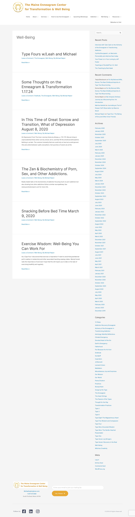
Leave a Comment (27, 58)
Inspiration (98, 359)
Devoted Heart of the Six (103, 340)
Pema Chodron (100, 380)
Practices (98, 384)
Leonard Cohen (100, 365)
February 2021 (99, 270)
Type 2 (97, 408)
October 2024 (99, 165)
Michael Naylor (100, 114)
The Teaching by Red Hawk (104, 68)
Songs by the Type (101, 390)
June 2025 (98, 147)
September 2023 (100, 196)
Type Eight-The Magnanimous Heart (107, 418)
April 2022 (98, 233)
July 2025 (98, 143)
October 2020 (99, 283)
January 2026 (99, 131)
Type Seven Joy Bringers (103, 439)
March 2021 (99, 267)
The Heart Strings (101, 396)
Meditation (98, 368)
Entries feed (99, 463)
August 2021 (99, 252)
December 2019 (100, 311)
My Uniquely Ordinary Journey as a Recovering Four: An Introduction (107, 99)
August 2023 (99, 199)
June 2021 (98, 258)
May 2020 (98, 295)
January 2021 (99, 273)
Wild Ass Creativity (101, 448)
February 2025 (100, 153)
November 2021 (100, 242)
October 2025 (99, 137)
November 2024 (100, 162)
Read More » (26, 62)
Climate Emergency (101, 337)
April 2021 (98, 264)
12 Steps (98, 322)
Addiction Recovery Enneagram (105, 325)
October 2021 (99, 246)
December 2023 (100, 187)
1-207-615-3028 (31, 494)
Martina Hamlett (100, 105)
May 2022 (98, 230)
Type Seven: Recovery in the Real (106, 442)
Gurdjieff (98, 356)
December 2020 (100, 277)
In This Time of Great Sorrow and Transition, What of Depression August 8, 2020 (50, 124)
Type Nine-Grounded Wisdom (104, 427)
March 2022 (99, 236)
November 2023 (100, 190)
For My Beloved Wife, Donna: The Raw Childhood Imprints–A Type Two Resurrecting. (108, 82)
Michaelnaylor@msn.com (31, 491)
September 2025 (100, 140)
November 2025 (100, 134)
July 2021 (98, 255)
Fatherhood (99, 346)
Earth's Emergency (101, 343)
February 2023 (100, 208)
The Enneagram (39, 58)
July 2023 (98, 202)
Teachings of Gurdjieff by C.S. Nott (106, 65)
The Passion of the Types (103, 399)
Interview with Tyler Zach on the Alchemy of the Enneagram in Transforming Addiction (108, 47)
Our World (98, 377)
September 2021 (100, 249)
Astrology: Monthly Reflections (105, 334)
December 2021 (100, 239)
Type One (98, 436)
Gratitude (37, 96)
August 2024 (99, 171)
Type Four (98, 424)
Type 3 (97, 411)
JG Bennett (98, 362)
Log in (97, 460)
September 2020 (100, 286)
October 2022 (99, 218)
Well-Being (49, 58)
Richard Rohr (99, 387)
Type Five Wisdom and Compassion (106, 421)
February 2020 (100, 304)
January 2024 (99, 184)
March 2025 (99, 150)
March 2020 (99, 301)
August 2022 (99, 224)
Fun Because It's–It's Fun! (103, 349)
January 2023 (99, 212)
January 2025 (99, 156)
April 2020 (98, 298)
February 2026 (100, 128)
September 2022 (100, 221)
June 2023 (98, 205)
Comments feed (100, 466)
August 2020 (99, 289)
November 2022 (100, 215)
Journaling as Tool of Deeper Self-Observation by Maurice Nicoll (108, 108)
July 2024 (98, 174)
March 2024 (99, 181)
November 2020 (100, 280)
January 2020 (99, 307)
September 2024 (100, 168)
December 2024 (100, 159)
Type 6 (97, 414)
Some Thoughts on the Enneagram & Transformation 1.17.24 (47, 87)
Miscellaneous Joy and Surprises (106, 371)
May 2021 (98, 261)
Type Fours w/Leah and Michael (49, 54)
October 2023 (99, 193)
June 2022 (98, 227)
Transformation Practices (103, 405)
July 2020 (98, 292)
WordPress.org (100, 469)
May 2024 (98, 178)
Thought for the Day (101, 402)
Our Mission (99, 374)
